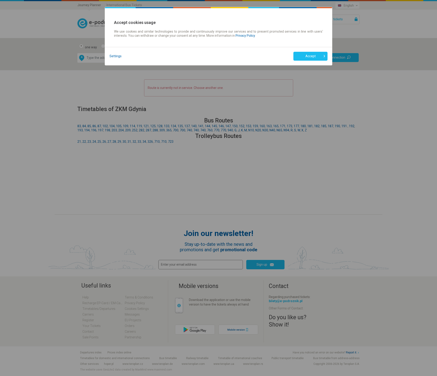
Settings (115, 56)
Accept (310, 56)
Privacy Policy (245, 35)
